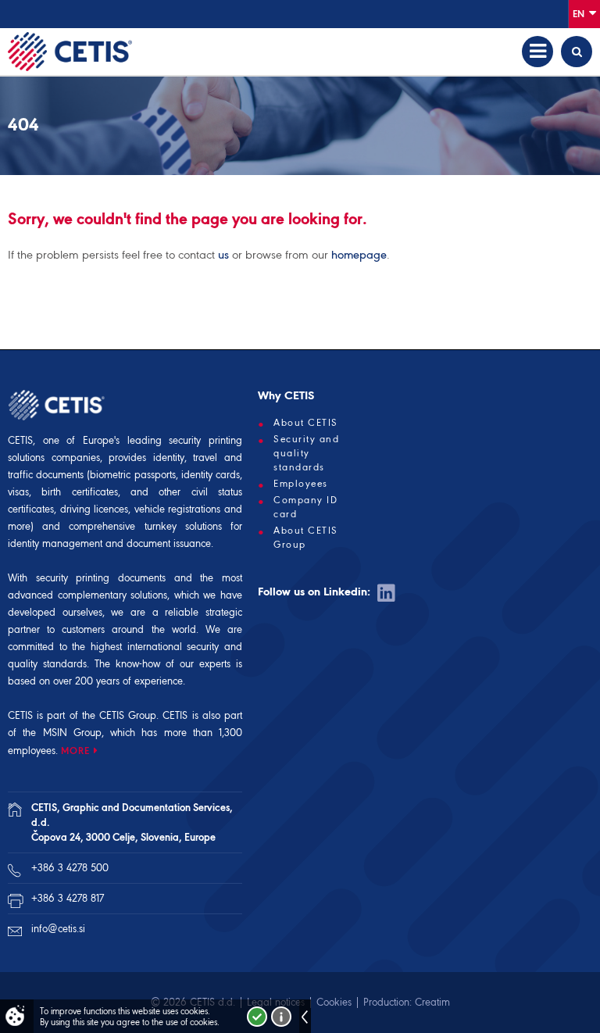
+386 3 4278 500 (70, 868)
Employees (300, 483)
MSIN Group (72, 732)
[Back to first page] (70, 51)
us (223, 255)
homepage (359, 255)
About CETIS (305, 422)
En (580, 14)
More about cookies (281, 1016)
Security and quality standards (306, 453)
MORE (75, 750)
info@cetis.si (58, 929)
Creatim (432, 1002)
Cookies (334, 1002)
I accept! (257, 1016)
